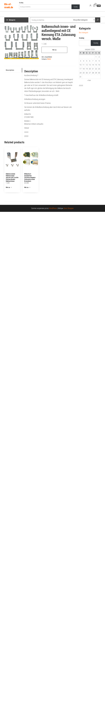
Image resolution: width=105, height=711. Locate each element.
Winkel (49, 59)
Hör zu (54, 50)
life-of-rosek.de (8, 6)
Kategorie (12, 20)
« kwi (89, 80)
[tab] (13, 70)
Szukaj (21, 3)
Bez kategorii (83, 32)
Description (10, 70)
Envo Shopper (69, 208)
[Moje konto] (90, 5)
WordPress (53, 208)
